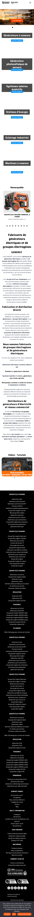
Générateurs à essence (17, 35)
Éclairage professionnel (17, 12)
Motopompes (6, 383)
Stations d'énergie (17, 112)
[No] (32, 909)
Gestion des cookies (24, 914)
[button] (4, 467)
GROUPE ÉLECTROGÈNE (17, 494)
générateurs (18, 371)
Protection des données (17, 900)
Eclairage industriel (17, 138)
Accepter (7, 914)
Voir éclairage (17, 20)
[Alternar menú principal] (30, 3)
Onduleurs (8, 371)
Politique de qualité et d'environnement (13, 895)
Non (14, 914)
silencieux (26, 371)
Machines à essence (17, 163)
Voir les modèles (17, 40)
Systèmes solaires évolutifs (17, 87)
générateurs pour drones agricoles (21, 377)
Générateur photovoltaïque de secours (17, 64)
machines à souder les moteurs (21, 383)
